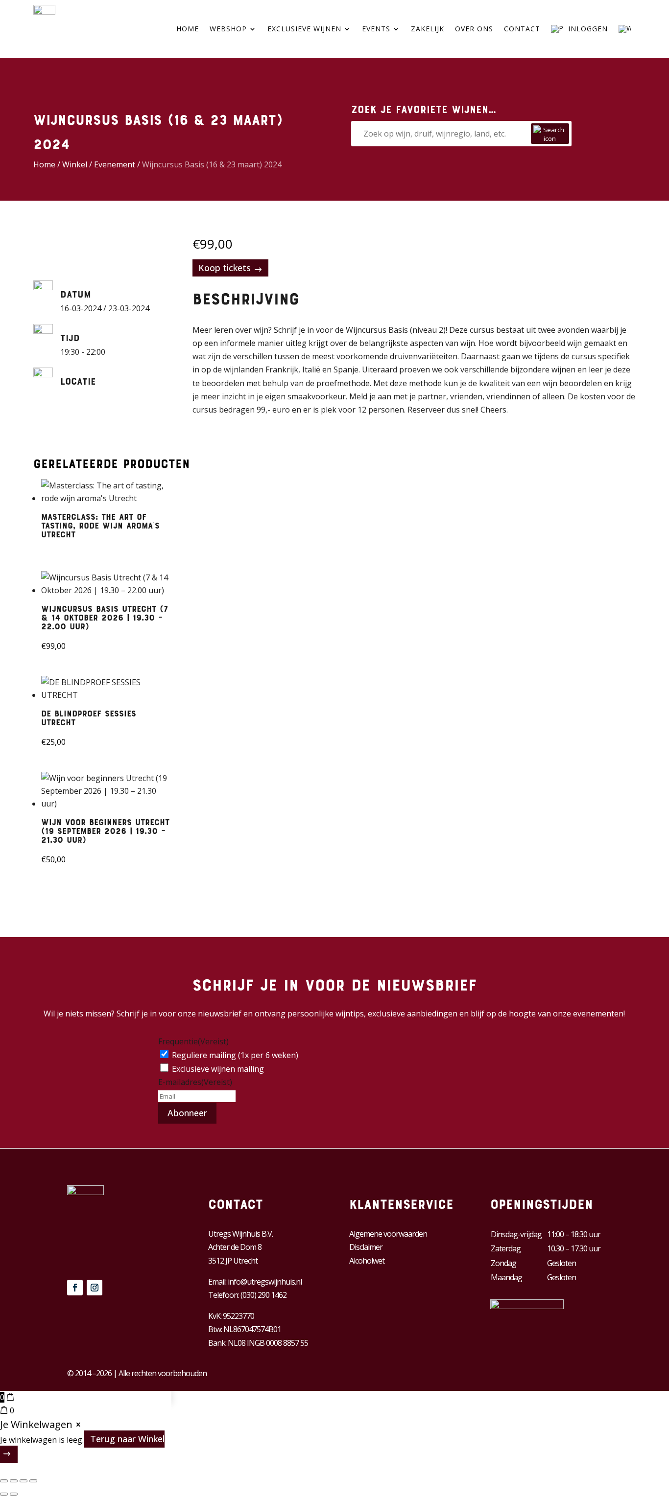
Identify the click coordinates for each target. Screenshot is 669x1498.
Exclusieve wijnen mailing (218, 1068)
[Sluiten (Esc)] (33, 1480)
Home (187, 28)
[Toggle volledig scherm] (14, 1480)
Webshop (228, 28)
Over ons (474, 28)
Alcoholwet (366, 1260)
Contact (522, 28)
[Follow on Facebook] (75, 1287)
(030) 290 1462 (263, 1295)
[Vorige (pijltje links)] (4, 1494)
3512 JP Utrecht (233, 1260)
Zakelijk (427, 28)
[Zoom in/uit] (4, 1480)
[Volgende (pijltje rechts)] (14, 1494)
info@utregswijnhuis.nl (265, 1281)
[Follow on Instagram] (94, 1287)
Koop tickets (224, 268)
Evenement (114, 164)
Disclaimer (365, 1247)
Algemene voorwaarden (388, 1233)
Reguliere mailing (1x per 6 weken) (235, 1055)
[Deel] (23, 1480)
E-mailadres (195, 1082)
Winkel (74, 164)
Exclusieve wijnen (304, 28)
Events (376, 28)
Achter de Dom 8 (235, 1247)
